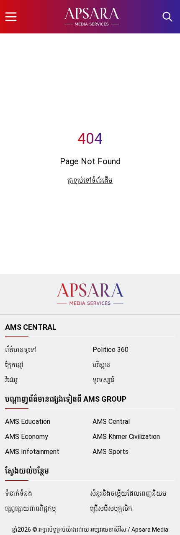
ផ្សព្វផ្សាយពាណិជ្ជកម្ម (30, 508)
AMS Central (111, 421)
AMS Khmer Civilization (126, 437)
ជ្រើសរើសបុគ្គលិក (111, 508)
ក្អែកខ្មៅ (14, 365)
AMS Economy (26, 437)
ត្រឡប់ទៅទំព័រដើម (90, 180)
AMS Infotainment (32, 452)
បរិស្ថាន (102, 365)
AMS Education (27, 421)
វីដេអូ (11, 380)
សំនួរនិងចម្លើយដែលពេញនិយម (128, 493)
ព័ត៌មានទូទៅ (20, 350)
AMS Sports (111, 452)
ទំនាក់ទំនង (18, 493)
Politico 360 (111, 350)
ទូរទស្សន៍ (104, 380)
